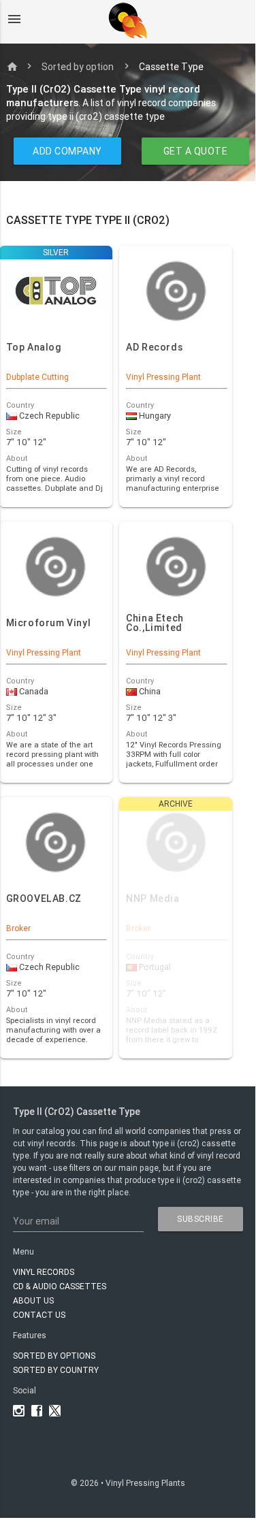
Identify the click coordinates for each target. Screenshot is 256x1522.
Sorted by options (54, 1355)
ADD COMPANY (67, 151)
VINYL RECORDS (43, 1272)
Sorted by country (56, 1370)
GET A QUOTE (195, 151)
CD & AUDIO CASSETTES (59, 1286)
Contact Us (39, 1315)
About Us (33, 1300)
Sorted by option (78, 67)
